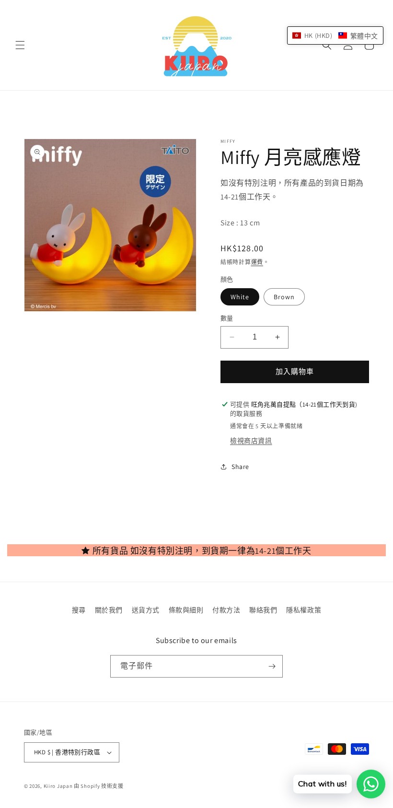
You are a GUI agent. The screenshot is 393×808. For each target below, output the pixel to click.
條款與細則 (186, 610)
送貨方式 (146, 610)
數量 (226, 318)
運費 (257, 262)
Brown (284, 297)
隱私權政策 (303, 610)
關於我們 (109, 610)
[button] (20, 45)
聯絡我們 (263, 610)
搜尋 (79, 610)
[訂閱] (271, 666)
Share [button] (240, 466)
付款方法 (226, 610)
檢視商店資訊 (251, 440)
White (240, 297)
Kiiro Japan (59, 786)
